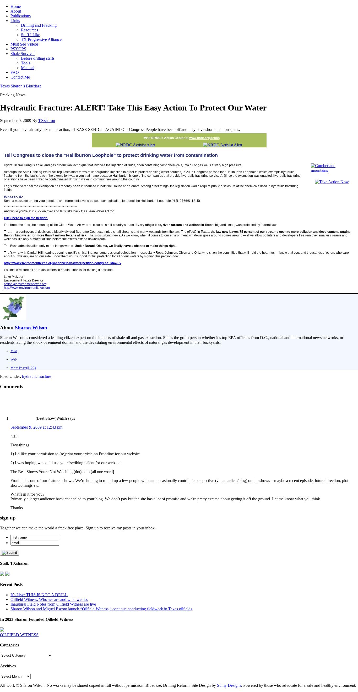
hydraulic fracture (36, 376)
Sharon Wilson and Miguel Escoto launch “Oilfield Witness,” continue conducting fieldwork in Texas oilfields (101, 609)
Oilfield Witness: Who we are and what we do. (49, 599)
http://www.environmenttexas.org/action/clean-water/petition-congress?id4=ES (62, 263)
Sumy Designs (229, 685)
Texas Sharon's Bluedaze (20, 86)
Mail (13, 351)
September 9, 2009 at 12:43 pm (36, 427)
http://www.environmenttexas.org (27, 288)
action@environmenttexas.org (25, 284)
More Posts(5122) (23, 368)
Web (13, 359)
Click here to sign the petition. (26, 218)
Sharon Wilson (31, 327)
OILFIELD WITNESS (19, 635)
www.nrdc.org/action (204, 138)
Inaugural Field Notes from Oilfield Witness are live (53, 604)
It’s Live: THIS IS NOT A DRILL (39, 595)
